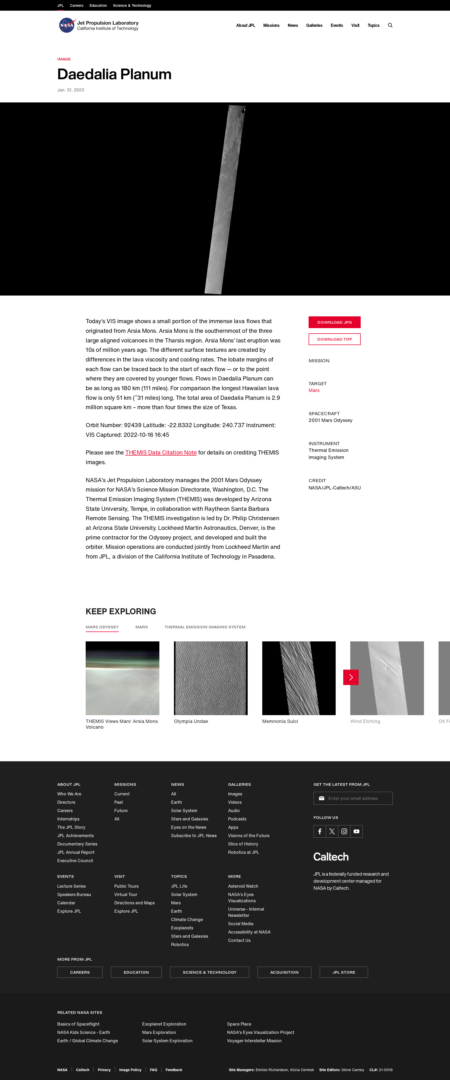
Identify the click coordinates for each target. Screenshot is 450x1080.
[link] (225, 199)
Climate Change (187, 919)
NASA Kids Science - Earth (83, 1032)
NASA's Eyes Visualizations (242, 897)
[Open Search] (390, 25)
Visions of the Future (249, 835)
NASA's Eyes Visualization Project (260, 1032)
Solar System (184, 810)
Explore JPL (69, 911)
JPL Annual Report (76, 852)
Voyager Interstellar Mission (254, 1041)
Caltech (82, 1069)
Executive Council (75, 860)
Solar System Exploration (167, 1041)
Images (235, 794)
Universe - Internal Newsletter (246, 912)
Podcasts (237, 819)
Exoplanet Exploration (164, 1024)
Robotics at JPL (243, 852)
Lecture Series (71, 886)
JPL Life (179, 886)
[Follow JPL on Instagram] (344, 831)
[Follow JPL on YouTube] (356, 831)
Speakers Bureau (74, 894)
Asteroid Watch (243, 886)
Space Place (239, 1024)
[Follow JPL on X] (332, 831)
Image (64, 59)
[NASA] (66, 25)
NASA (62, 1069)
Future (121, 810)
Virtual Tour (125, 894)
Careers (65, 810)
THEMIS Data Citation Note (161, 452)
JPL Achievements (75, 835)
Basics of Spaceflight (78, 1024)
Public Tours (126, 886)
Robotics (180, 944)
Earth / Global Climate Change (87, 1041)
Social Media (240, 924)
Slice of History (243, 844)
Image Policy (130, 1069)
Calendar (66, 903)
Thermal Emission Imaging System (205, 627)
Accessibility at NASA (249, 932)
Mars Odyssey (102, 627)
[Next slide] (351, 677)
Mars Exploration (159, 1032)
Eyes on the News (188, 827)
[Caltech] (331, 856)
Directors (66, 802)
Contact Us (239, 940)
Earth (176, 802)
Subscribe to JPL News (194, 835)
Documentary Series (77, 844)
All (116, 819)
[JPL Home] (109, 25)
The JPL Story (71, 827)
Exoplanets (182, 928)
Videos (235, 802)
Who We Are (69, 794)
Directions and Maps (134, 903)
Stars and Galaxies (189, 819)
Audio (234, 810)
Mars (314, 390)
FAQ (153, 1069)
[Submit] (320, 798)
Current (122, 794)
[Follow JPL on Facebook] (320, 831)
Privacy (104, 1069)
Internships (68, 819)
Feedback (174, 1069)
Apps (233, 827)
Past (118, 802)
